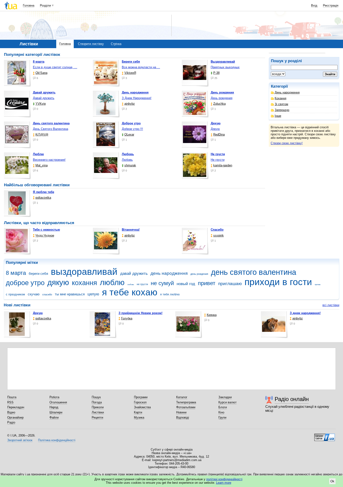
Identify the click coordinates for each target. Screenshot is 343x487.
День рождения (221, 98)
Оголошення (58, 402)
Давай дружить (43, 98)
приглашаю (230, 283)
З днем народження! (305, 313)
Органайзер (15, 417)
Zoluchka (219, 103)
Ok (332, 481)
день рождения (199, 273)
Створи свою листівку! (287, 143)
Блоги (222, 407)
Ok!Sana (41, 73)
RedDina (219, 134)
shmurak (130, 165)
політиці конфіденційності (224, 479)
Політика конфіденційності (56, 440)
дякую (58, 282)
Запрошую (282, 110)
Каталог (181, 397)
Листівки (98, 412)
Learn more (223, 482)
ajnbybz (129, 103)
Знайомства (142, 407)
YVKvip (40, 103)
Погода (97, 402)
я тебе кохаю (129, 292)
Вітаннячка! (131, 229)
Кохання (280, 98)
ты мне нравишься (70, 294)
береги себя (38, 274)
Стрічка (116, 44)
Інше (278, 116)
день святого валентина (253, 272)
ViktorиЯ (130, 73)
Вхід (314, 5)
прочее (317, 284)
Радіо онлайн (292, 399)
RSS (10, 402)
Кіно (221, 412)
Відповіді (182, 417)
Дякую (215, 129)
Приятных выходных (225, 67)
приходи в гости (278, 282)
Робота (54, 397)
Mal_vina (41, 165)
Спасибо (217, 229)
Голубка (126, 318)
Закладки (225, 397)
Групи (222, 417)
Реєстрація (330, 5)
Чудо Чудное (44, 235)
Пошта (11, 397)
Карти (138, 412)
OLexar (129, 134)
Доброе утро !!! (132, 129)
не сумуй (162, 283)
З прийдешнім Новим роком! (140, 313)
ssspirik (218, 235)
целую (93, 294)
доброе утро (25, 282)
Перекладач (15, 407)
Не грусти (217, 159)
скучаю (33, 294)
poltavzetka (43, 197)
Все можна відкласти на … (141, 67)
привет (206, 283)
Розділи (45, 5)
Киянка (212, 315)
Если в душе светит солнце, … (55, 67)
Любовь (127, 159)
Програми (140, 397)
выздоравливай (84, 272)
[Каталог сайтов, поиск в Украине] (324, 435)
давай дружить (134, 273)
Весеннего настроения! (49, 159)
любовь (130, 284)
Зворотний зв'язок (19, 440)
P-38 (216, 73)
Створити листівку (91, 44)
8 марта (16, 273)
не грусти (142, 284)
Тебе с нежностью (46, 229)
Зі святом (281, 104)
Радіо (11, 422)
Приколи (98, 407)
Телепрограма (186, 402)
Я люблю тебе (43, 192)
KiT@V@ (41, 134)
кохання (84, 282)
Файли (54, 417)
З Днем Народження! (136, 98)
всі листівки (330, 305)
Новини (181, 412)
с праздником (15, 294)
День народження (287, 92)
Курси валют (227, 402)
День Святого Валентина (50, 129)
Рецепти (97, 417)
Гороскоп (140, 402)
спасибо (47, 294)
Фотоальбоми (185, 407)
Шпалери (55, 412)
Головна (28, 5)
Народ (53, 407)
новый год (186, 284)
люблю (112, 282)
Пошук (96, 397)
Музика (139, 417)
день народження (169, 273)
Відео (11, 412)
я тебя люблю (170, 294)
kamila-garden (222, 165)
